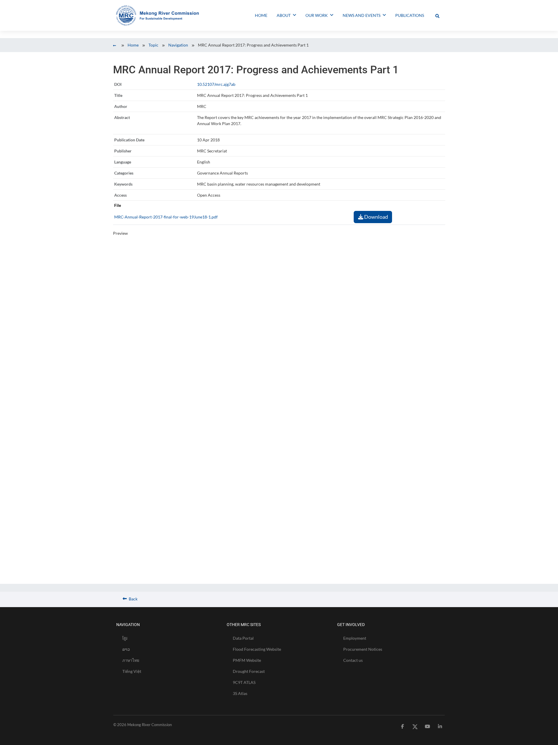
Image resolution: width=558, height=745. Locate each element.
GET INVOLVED (351, 624)
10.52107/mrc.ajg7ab (216, 84)
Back (132, 598)
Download (375, 217)
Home (133, 44)
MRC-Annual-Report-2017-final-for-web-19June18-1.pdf (166, 216)
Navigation (178, 44)
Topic (153, 44)
